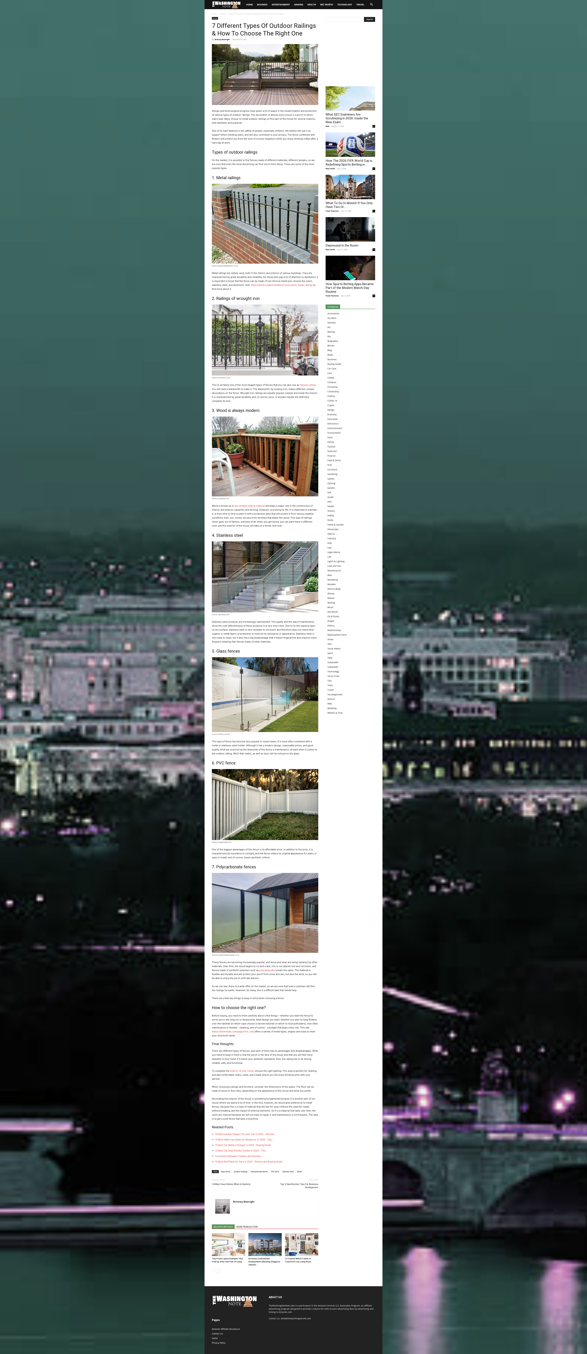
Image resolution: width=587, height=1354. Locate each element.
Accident (331, 318)
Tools (330, 685)
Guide (330, 497)
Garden (331, 487)
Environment (334, 432)
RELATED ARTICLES (223, 1227)
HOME (249, 4)
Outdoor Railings (240, 1171)
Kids (329, 543)
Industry (331, 538)
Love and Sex (334, 565)
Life (329, 556)
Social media (333, 648)
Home (214, 14)
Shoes (330, 639)
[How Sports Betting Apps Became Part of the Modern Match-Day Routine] (350, 268)
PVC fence (275, 1171)
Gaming (298, 4)
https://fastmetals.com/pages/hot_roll (233, 1031)
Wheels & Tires (335, 712)
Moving (331, 602)
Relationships (334, 630)
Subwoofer (332, 662)
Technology (344, 4)
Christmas (332, 386)
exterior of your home (242, 1070)
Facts (330, 437)
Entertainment (281, 4)
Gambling (332, 474)
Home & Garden (335, 524)
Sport (330, 653)
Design (330, 409)
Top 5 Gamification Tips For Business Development (299, 1186)
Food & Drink (334, 460)
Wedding (332, 708)
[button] (371, 4)
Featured (332, 451)
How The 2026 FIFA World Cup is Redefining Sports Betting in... (349, 162)
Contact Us (217, 1333)
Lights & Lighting (336, 561)
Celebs (330, 377)
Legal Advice (333, 552)
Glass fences (225, 1171)
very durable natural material (249, 505)
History (331, 510)
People (330, 621)
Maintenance (334, 570)
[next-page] (219, 1271)
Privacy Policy (218, 1342)
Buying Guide (334, 363)
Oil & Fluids (333, 616)
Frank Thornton (332, 211)
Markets (331, 584)
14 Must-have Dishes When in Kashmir (231, 1184)
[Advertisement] (350, 55)
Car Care (331, 368)
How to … (332, 533)
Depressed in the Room (342, 245)
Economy (332, 414)
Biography (332, 341)
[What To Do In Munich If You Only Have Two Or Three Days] (350, 187)
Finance (331, 455)
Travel (360, 4)
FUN (329, 464)
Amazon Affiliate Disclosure (226, 1329)
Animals (331, 322)
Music (330, 607)
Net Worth (326, 4)
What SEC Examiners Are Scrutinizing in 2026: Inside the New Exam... (347, 118)
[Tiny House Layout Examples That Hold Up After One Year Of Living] (228, 1244)
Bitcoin (330, 345)
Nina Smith (330, 168)
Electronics (333, 423)
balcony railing (308, 384)
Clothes (331, 396)
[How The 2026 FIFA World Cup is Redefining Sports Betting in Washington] (350, 144)
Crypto (330, 405)
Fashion (331, 446)
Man (329, 575)
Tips (329, 680)
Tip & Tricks (333, 676)
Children (331, 382)
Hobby (330, 515)
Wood (299, 1171)
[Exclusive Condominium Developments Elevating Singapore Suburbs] (265, 1244)
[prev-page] (214, 1271)
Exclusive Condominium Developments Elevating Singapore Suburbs (264, 1261)
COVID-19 (332, 400)
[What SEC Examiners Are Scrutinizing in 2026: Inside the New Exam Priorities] (350, 98)
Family (330, 442)
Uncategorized (334, 694)
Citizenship (333, 391)
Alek (327, 126)
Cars (329, 373)
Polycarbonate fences (259, 1171)
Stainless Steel (288, 1171)
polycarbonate (267, 970)
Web (329, 703)
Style (329, 657)
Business (262, 4)
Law (329, 547)
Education (332, 419)
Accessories (333, 313)
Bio (329, 336)
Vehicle (331, 699)
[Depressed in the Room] (350, 229)
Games (330, 478)
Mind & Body (334, 588)
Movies (331, 598)
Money (330, 593)
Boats (330, 354)
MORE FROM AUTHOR (247, 1227)
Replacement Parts (337, 634)
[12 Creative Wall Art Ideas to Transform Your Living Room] (301, 1244)
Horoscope (332, 529)
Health (311, 4)
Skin (329, 643)
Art (328, 327)
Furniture (332, 469)
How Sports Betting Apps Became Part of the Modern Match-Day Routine (350, 287)
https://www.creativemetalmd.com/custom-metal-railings (281, 285)
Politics (331, 625)
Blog (329, 350)
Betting (331, 331)
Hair (329, 501)
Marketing (332, 579)
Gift (329, 492)
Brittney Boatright (222, 39)
